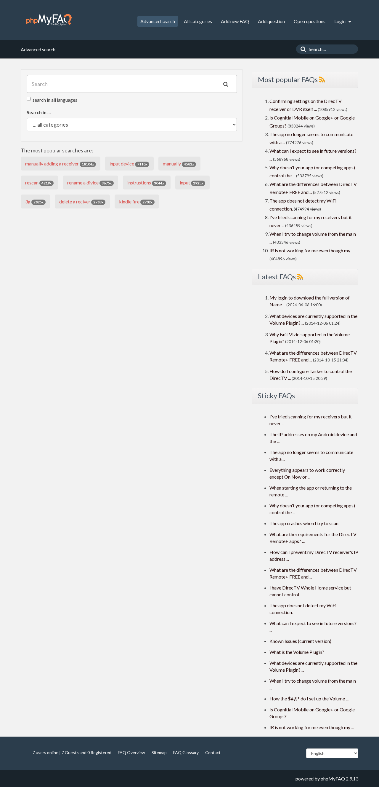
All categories (198, 21)
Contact (213, 752)
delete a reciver (81, 201)
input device (128, 163)
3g (34, 201)
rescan (38, 182)
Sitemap (159, 752)
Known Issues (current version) (300, 641)
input (191, 182)
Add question (271, 21)
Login (340, 21)
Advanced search (157, 21)
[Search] (301, 49)
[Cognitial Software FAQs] (49, 20)
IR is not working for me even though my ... (311, 250)
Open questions (309, 21)
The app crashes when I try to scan (303, 523)
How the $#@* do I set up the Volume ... (309, 698)
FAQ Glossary (186, 752)
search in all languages (55, 100)
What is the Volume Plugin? (296, 652)
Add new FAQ (235, 21)
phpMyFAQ (333, 778)
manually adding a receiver (59, 163)
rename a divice (89, 182)
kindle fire (135, 201)
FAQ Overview (131, 752)
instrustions (145, 182)
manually (178, 163)
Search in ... (39, 112)
